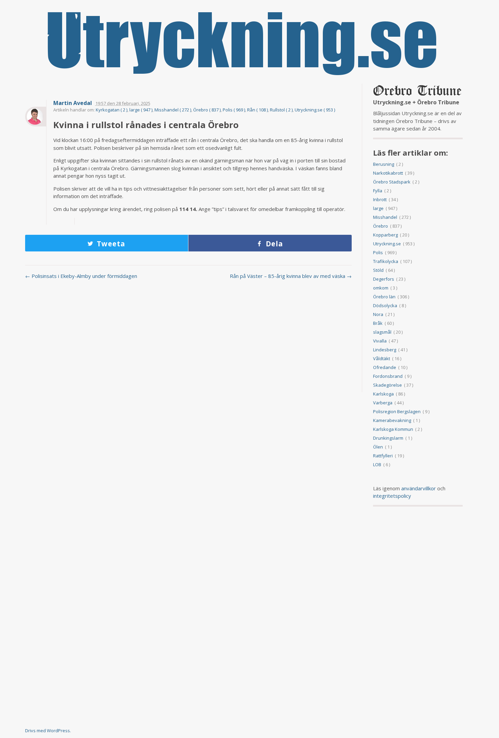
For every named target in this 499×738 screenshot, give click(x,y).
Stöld (378, 270)
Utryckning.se (387, 244)
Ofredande (384, 367)
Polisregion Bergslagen (397, 411)
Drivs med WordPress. (48, 730)
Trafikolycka (385, 261)
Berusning (383, 164)
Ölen (378, 447)
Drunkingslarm (388, 438)
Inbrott (380, 199)
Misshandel (385, 217)
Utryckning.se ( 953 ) (315, 110)
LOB (377, 464)
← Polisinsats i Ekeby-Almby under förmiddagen (81, 276)
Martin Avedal (72, 103)
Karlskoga (383, 394)
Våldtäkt (381, 358)
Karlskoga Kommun (393, 429)
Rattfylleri (383, 456)
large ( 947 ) (140, 110)
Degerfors (383, 279)
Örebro (380, 226)
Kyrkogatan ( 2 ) (111, 110)
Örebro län (384, 297)
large (378, 208)
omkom (380, 288)
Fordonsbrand (388, 376)
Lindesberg (384, 350)
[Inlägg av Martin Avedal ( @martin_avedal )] (35, 116)
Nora (378, 314)
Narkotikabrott (388, 173)
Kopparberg (385, 235)
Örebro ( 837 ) (207, 110)
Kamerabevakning (392, 420)
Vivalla (380, 341)
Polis (378, 252)
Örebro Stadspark (391, 182)
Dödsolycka (385, 305)
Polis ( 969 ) (234, 110)
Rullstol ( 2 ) (281, 110)
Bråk (378, 323)
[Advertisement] (188, 339)
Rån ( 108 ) (257, 110)
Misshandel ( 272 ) (172, 110)
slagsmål (382, 332)
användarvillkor (418, 488)
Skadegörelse (387, 385)
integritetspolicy (392, 495)
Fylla (377, 191)
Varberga (382, 403)
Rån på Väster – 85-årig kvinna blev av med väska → (291, 276)
